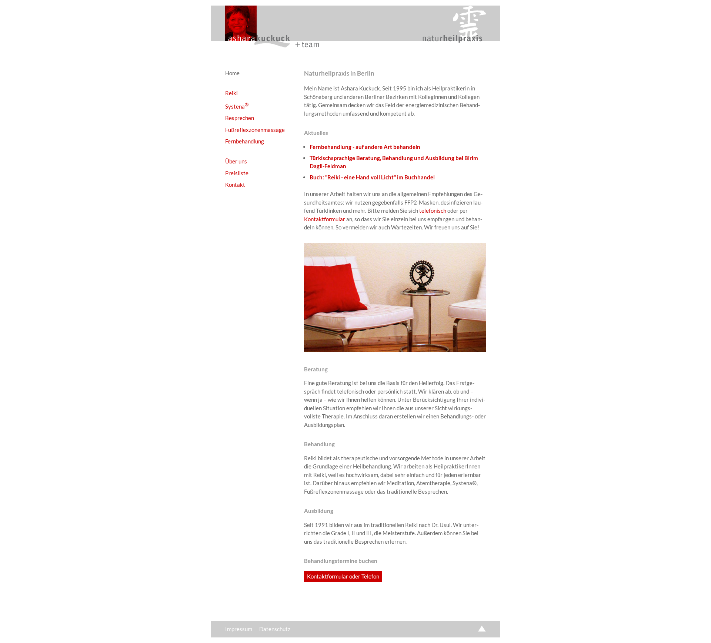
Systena (236, 106)
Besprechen (239, 118)
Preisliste (236, 173)
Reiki (231, 93)
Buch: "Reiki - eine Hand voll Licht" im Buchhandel (372, 177)
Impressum (238, 629)
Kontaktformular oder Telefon (343, 576)
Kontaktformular (324, 219)
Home (232, 73)
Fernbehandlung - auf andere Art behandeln (365, 146)
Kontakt (235, 184)
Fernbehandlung (244, 141)
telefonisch (432, 210)
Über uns (236, 161)
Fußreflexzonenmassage (255, 129)
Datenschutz (274, 629)
